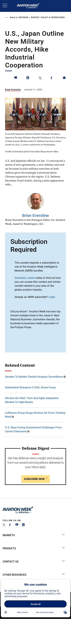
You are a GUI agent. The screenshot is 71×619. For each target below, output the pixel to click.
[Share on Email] (15, 78)
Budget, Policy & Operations (48, 17)
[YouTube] (17, 525)
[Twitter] (4, 525)
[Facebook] (10, 525)
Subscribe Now (34, 479)
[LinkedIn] (23, 525)
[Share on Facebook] (52, 78)
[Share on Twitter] (40, 78)
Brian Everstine (13, 89)
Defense (23, 17)
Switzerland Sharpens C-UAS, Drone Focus (30, 387)
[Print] (64, 78)
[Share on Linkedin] (27, 78)
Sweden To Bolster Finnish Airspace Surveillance (34, 376)
